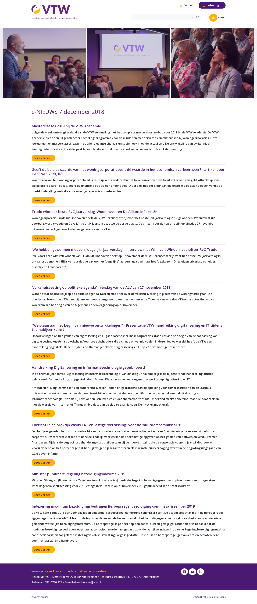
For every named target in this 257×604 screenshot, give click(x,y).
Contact (188, 5)
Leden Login (213, 5)
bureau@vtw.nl (91, 582)
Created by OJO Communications (209, 596)
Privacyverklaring (39, 596)
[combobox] (162, 17)
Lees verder (42, 158)
